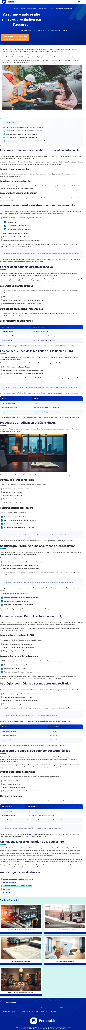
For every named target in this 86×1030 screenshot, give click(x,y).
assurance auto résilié (30, 834)
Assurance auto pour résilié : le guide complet (18, 879)
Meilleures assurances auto (10, 1011)
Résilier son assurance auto (67, 1008)
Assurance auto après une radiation (65, 930)
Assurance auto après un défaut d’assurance (20, 930)
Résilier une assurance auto (65, 961)
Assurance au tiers (8, 1015)
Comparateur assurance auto (11, 1008)
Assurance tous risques (28, 1008)
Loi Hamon (6, 892)
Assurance (23, 8)
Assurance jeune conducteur (30, 1011)
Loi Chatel (6, 889)
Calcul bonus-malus (46, 1015)
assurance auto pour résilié (46, 8)
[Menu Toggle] (79, 2)
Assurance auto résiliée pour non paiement (17, 886)
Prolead (16, 8)
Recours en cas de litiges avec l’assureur (21, 992)
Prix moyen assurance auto (48, 1008)
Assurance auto (32, 8)
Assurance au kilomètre (28, 1015)
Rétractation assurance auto (21, 961)
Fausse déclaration (9, 882)
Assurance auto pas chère (48, 1011)
